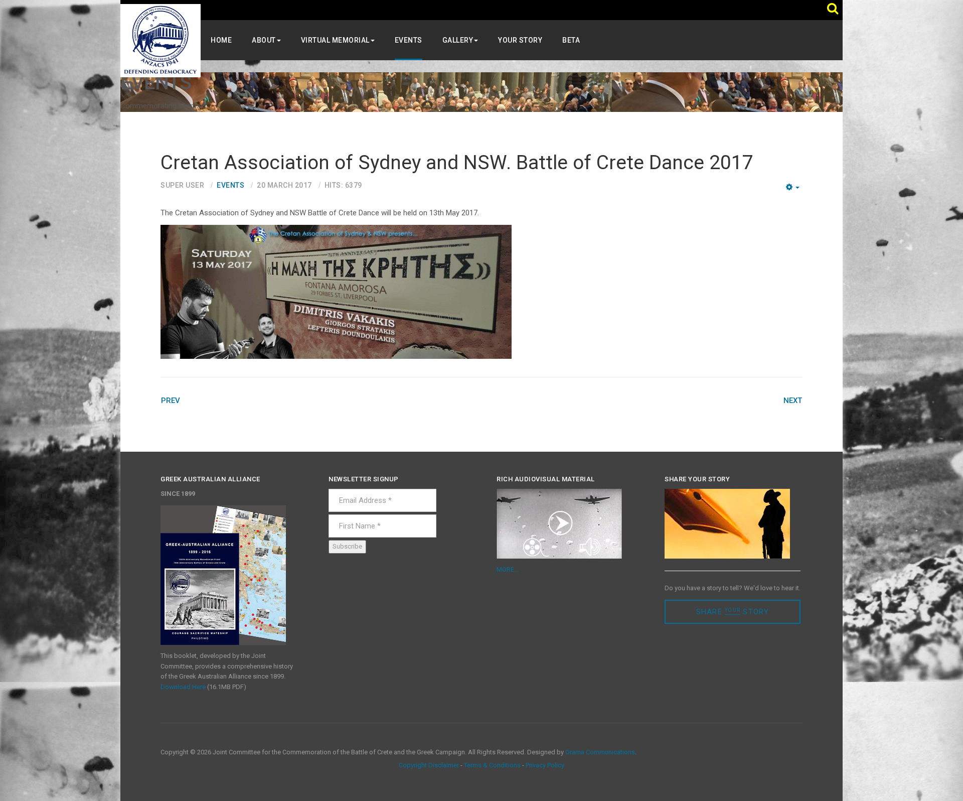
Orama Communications (600, 752)
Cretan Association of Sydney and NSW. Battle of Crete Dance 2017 (456, 162)
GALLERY (457, 40)
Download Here (183, 687)
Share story (732, 611)
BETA (571, 40)
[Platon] (160, 40)
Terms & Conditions (492, 765)
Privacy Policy (545, 765)
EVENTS (408, 40)
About (264, 40)
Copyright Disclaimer (429, 765)
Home (221, 40)
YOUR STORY (520, 40)
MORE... (508, 569)
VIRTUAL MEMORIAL (335, 40)
